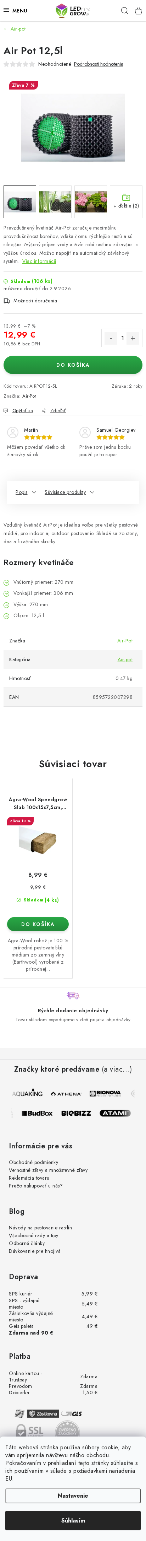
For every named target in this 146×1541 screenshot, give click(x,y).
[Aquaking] (27, 1094)
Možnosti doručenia (35, 300)
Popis (22, 492)
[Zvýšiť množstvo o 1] (133, 338)
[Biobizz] (79, 1113)
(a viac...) (117, 1069)
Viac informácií (39, 261)
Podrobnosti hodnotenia (98, 64)
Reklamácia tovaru (29, 1177)
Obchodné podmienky (33, 1162)
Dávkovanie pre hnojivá (35, 1251)
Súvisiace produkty (65, 492)
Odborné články (27, 1243)
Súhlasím (73, 1520)
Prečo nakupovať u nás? (36, 1185)
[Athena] (66, 1094)
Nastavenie (73, 1496)
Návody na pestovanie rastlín (40, 1227)
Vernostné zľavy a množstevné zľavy (48, 1170)
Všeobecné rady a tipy (33, 1235)
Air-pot (125, 659)
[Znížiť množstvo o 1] (111, 338)
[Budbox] (40, 1113)
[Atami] (118, 1113)
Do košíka (73, 364)
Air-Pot (29, 396)
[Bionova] (105, 1094)
